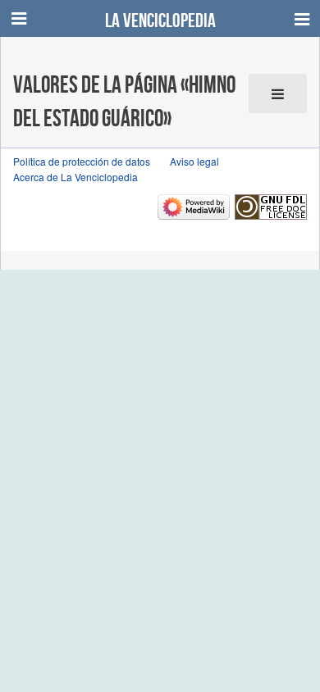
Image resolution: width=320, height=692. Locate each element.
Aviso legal (194, 161)
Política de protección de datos (81, 161)
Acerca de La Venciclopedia (75, 177)
